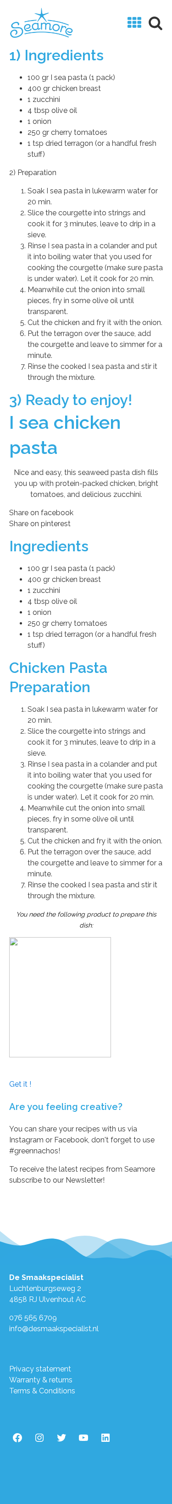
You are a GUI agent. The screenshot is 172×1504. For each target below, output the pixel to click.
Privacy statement (40, 1369)
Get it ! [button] (20, 1084)
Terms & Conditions (42, 1391)
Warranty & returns (40, 1380)
